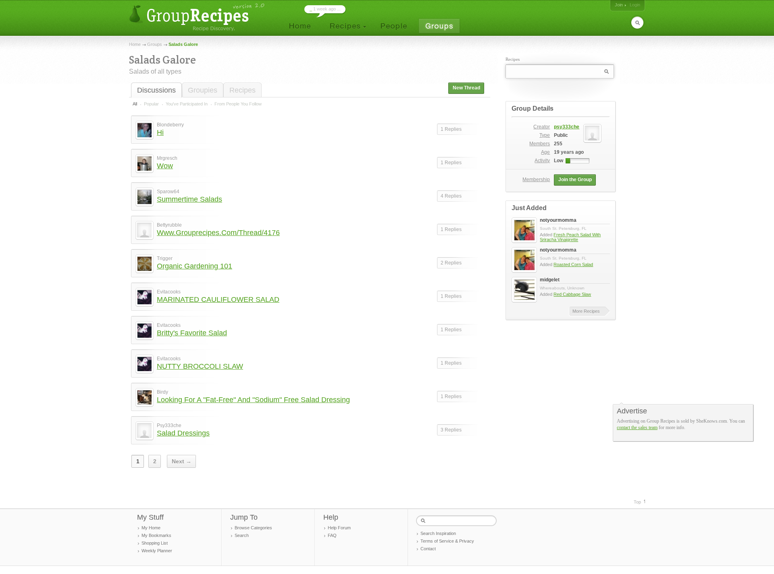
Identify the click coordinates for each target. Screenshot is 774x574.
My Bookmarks (156, 535)
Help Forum (339, 527)
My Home (150, 527)
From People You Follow (238, 103)
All (135, 103)
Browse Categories (253, 527)
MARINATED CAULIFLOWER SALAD (218, 299)
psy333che (169, 425)
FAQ (332, 535)
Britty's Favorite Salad (192, 333)
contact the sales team (637, 427)
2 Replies (451, 263)
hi (160, 132)
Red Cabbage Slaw (572, 294)
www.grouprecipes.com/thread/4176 (218, 233)
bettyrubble (169, 225)
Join (619, 4)
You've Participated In (187, 103)
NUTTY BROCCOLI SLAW (200, 366)
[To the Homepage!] (197, 17)
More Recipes (586, 311)
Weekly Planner (156, 550)
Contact (428, 548)
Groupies (202, 90)
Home (135, 44)
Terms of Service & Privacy (447, 541)
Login (635, 4)
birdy (162, 392)
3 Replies (451, 430)
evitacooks (169, 292)
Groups (154, 44)
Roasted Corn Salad (573, 264)
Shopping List (154, 543)
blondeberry (170, 125)
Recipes (242, 90)
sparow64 (168, 191)
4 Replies (451, 196)
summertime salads (189, 199)
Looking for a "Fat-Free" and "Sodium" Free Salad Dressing (253, 400)
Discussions (156, 90)
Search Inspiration (438, 533)
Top (637, 502)
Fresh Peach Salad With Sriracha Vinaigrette (570, 237)
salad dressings (183, 433)
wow (165, 166)
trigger (165, 258)
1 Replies (451, 129)
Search (242, 535)
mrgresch (167, 158)
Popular (151, 103)
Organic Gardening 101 (194, 266)
